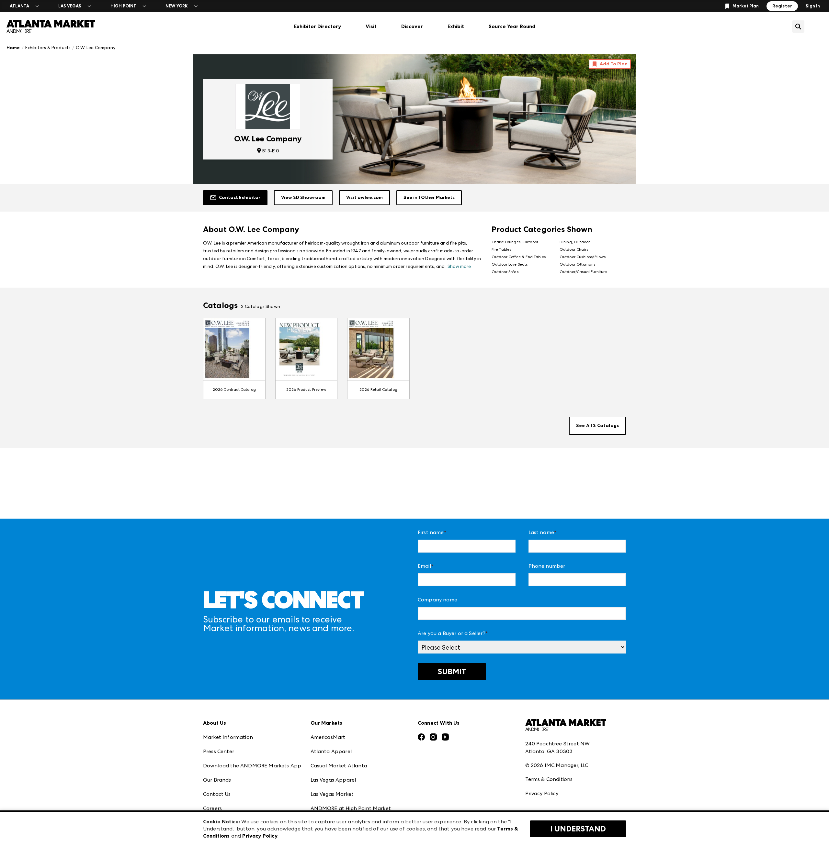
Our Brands (217, 780)
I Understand (578, 829)
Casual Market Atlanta (339, 766)
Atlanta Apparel (331, 751)
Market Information (228, 737)
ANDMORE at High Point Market (351, 808)
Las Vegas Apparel (333, 780)
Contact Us (217, 794)
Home (13, 47)
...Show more (458, 266)
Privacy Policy (541, 793)
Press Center (218, 751)
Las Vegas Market (332, 794)
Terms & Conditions (549, 779)
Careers (212, 808)
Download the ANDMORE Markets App (252, 766)
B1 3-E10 (270, 150)
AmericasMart (328, 737)
